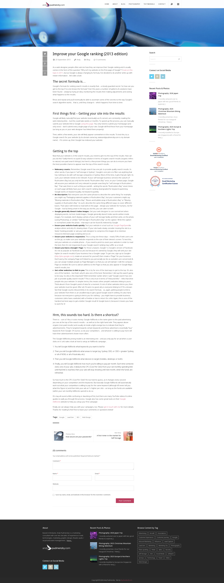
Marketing (152, 546)
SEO (78, 417)
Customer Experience (146, 537)
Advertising (142, 533)
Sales (160, 550)
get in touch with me (112, 407)
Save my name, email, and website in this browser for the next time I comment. (83, 495)
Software (171, 554)
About (115, 4)
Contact (162, 4)
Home (107, 4)
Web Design (86, 417)
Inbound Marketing (145, 541)
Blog (123, 4)
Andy (78, 60)
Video (168, 558)
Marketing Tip (163, 546)
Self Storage (143, 554)
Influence (158, 541)
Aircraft (152, 533)
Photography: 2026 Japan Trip (110, 533)
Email (97, 473)
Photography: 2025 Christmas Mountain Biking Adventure (169, 111)
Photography (134, 4)
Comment (57, 461)
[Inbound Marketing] (159, 167)
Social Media (160, 554)
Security (168, 550)
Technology (151, 558)
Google (61, 417)
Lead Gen (70, 417)
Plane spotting (143, 550)
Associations (162, 533)
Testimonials (149, 4)
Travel (160, 558)
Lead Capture (168, 541)
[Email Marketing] (159, 152)
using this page (87, 124)
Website (56, 484)
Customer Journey (163, 537)
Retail (153, 550)
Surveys (141, 558)
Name (55, 473)
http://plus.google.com (64, 256)
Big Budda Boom (126, 580)
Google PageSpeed (121, 225)
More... (69, 540)
